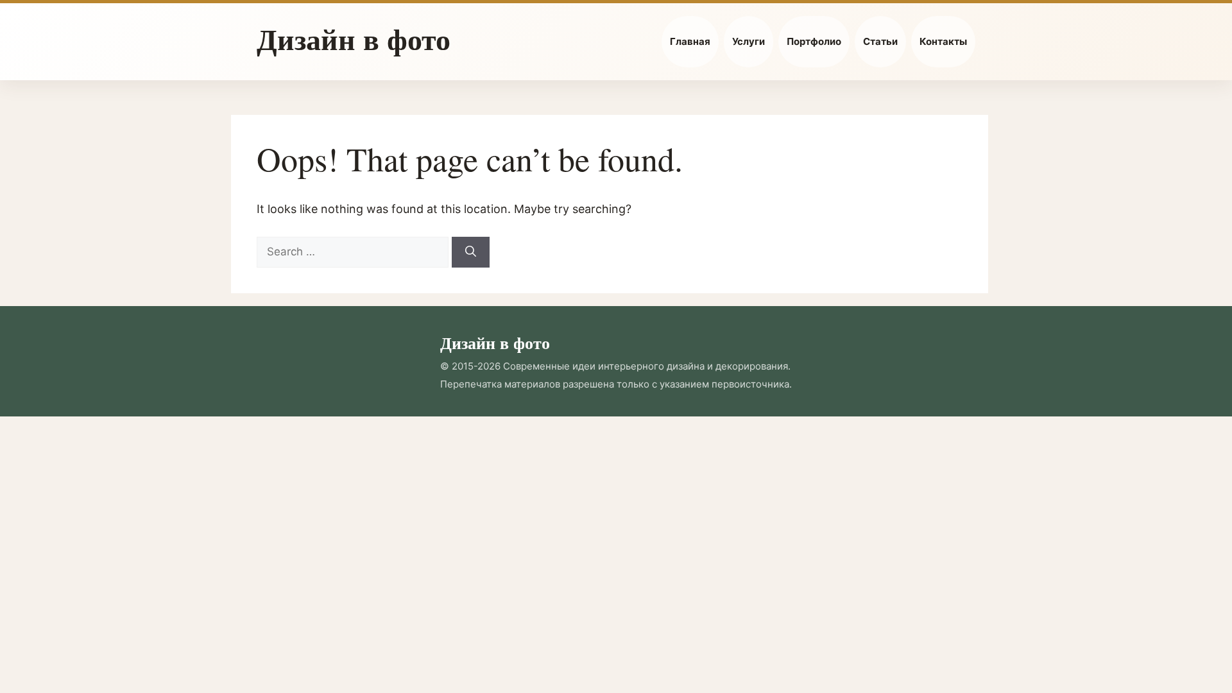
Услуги (748, 41)
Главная (690, 41)
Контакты (943, 41)
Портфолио (814, 41)
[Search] (471, 252)
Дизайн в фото (353, 38)
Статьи (880, 41)
